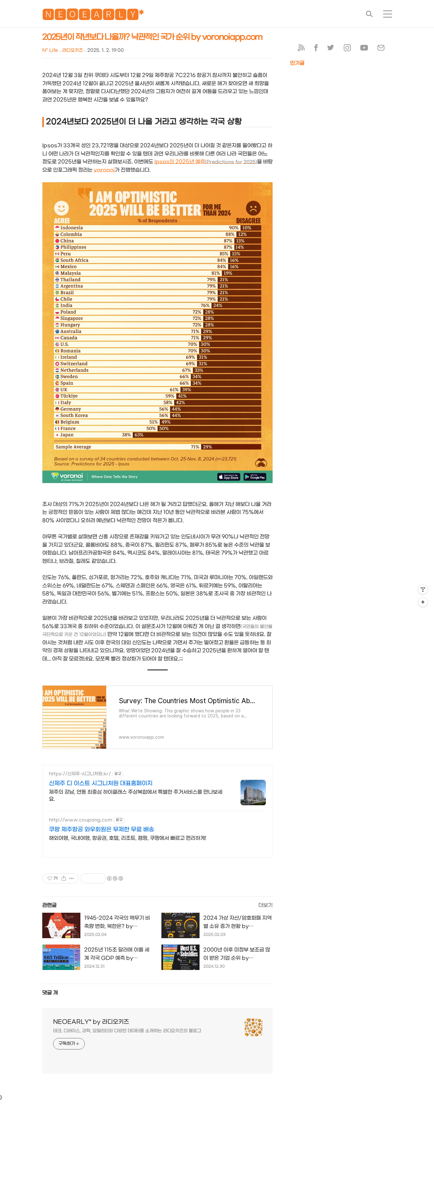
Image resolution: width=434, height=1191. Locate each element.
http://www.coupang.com (80, 820)
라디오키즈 (72, 50)
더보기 (265, 905)
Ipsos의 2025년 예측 (205, 162)
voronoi (104, 170)
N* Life (50, 50)
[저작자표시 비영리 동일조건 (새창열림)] (114, 878)
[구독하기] (423, 602)
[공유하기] (64, 878)
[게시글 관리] (72, 878)
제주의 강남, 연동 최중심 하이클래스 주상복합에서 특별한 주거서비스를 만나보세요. (135, 795)
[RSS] (301, 49)
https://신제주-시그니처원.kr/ (80, 774)
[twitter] (330, 49)
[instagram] (347, 49)
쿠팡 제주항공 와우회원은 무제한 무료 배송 (101, 829)
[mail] (380, 49)
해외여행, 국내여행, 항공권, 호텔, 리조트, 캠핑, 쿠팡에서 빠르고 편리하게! (127, 838)
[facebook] (316, 49)
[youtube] (364, 49)
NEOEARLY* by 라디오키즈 (91, 1022)
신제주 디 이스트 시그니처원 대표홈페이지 (101, 783)
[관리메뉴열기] (423, 589)
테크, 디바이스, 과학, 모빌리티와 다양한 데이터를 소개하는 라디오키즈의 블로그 (127, 1031)
